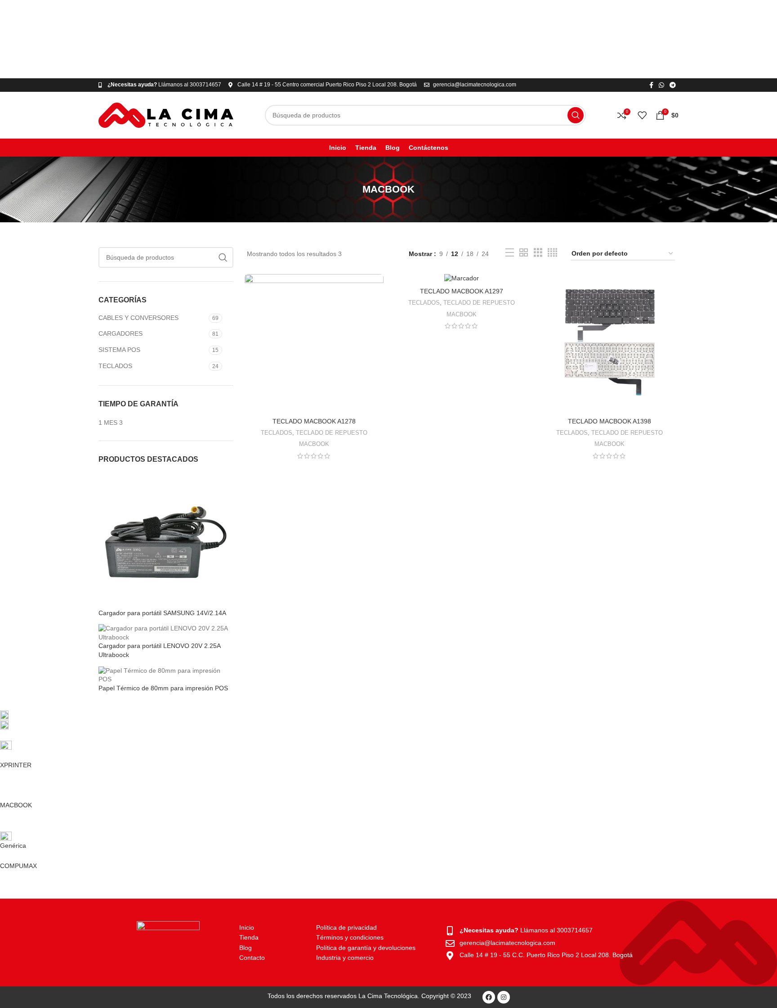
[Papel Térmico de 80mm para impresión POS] (165, 674)
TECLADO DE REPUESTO (331, 432)
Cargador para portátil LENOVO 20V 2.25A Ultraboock (159, 650)
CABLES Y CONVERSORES (138, 317)
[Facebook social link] (651, 85)
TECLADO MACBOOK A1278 (314, 421)
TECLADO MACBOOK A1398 (609, 421)
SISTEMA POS (119, 349)
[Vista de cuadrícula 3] (538, 252)
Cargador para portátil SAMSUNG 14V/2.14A (162, 612)
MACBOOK (314, 444)
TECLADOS (115, 365)
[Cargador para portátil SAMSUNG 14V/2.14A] (165, 540)
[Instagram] (503, 997)
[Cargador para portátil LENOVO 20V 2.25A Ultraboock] (165, 632)
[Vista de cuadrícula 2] (523, 252)
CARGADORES (120, 333)
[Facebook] (488, 997)
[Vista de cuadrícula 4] (552, 252)
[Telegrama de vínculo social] (673, 85)
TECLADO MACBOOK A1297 (461, 291)
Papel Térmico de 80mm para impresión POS (163, 688)
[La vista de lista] (509, 252)
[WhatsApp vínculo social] (661, 85)
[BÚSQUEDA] (575, 115)
